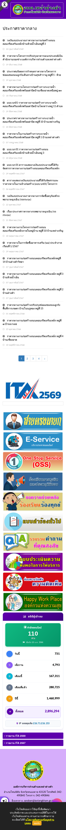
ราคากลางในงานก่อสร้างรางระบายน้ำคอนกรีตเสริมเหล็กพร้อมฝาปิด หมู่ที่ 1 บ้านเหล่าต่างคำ (31, 136)
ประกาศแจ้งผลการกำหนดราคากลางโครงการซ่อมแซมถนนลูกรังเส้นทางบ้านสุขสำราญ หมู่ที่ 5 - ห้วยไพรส (32, 75)
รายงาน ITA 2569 (15, 735)
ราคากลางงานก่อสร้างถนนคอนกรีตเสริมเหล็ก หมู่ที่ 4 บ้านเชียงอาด (33, 338)
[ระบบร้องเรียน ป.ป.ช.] (4, 801)
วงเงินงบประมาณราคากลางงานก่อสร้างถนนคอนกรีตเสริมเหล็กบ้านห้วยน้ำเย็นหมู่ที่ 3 (29, 42)
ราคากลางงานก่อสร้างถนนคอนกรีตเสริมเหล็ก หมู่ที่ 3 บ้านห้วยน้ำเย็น (33, 276)
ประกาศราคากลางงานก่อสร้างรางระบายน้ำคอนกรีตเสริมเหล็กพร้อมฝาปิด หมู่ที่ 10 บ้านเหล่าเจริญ (31, 120)
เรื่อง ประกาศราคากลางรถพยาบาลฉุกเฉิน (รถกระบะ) (29, 213)
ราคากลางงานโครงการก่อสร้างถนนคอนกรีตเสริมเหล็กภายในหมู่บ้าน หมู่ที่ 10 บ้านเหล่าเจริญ (33, 229)
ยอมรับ (37, 823)
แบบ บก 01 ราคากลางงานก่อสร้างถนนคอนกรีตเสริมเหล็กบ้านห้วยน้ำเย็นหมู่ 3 (25, 151)
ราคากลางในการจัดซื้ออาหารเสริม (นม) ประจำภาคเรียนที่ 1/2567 (32, 245)
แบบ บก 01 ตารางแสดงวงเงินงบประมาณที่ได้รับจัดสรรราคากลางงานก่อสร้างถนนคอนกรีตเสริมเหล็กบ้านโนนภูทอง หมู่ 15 (31, 168)
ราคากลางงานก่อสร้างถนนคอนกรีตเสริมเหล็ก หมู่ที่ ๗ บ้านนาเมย (32, 322)
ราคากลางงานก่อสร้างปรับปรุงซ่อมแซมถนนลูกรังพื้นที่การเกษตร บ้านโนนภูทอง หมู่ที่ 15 (31, 307)
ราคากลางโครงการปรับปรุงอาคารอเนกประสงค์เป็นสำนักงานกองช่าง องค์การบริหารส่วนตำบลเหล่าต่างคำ (33, 58)
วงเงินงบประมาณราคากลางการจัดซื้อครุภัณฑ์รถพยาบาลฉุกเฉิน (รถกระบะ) (31, 198)
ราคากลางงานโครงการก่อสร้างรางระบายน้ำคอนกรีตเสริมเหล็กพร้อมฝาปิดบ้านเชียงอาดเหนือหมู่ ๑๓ (32, 89)
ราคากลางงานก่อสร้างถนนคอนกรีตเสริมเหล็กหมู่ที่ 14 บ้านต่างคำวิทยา (32, 260)
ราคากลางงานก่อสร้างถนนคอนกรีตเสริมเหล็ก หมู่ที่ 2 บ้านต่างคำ (33, 291)
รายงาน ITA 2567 (15, 743)
